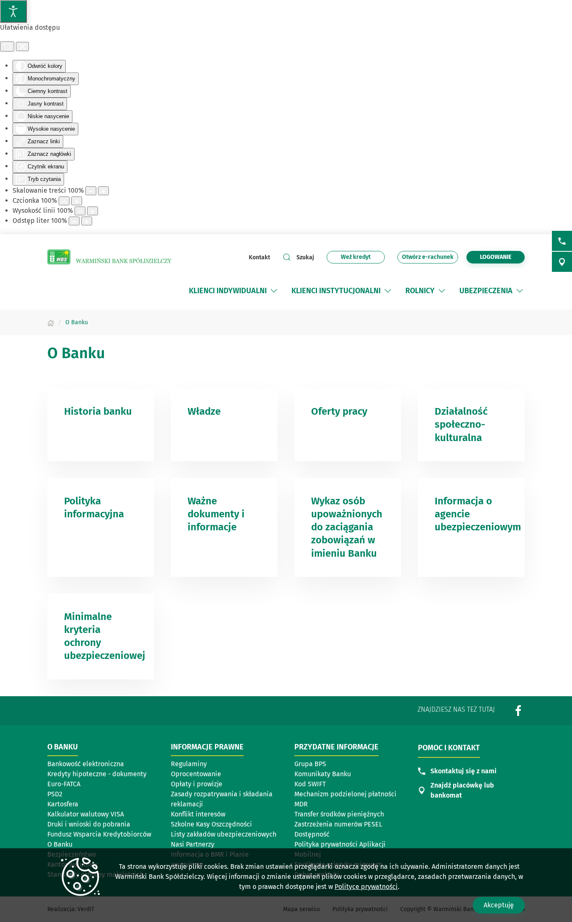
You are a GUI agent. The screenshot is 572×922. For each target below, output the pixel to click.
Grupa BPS (310, 764)
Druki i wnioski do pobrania (88, 824)
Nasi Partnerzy (192, 844)
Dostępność (312, 834)
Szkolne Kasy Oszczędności (211, 824)
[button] (274, 290)
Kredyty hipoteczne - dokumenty (97, 774)
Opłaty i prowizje (196, 784)
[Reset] (7, 46)
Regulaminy (189, 764)
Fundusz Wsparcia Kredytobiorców (99, 834)
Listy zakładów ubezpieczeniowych (223, 834)
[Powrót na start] (110, 257)
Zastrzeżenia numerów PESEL (338, 824)
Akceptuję (499, 905)
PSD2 (54, 794)
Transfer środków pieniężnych (339, 814)
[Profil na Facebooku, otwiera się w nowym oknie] (518, 710)
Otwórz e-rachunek (427, 258)
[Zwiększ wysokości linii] (92, 211)
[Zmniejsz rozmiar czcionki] (64, 200)
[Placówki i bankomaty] (562, 262)
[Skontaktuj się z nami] (562, 241)
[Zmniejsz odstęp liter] (74, 221)
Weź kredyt (360, 258)
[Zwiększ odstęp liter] (86, 221)
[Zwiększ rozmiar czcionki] (76, 200)
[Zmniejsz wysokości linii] (80, 211)
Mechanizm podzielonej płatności (345, 794)
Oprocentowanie (196, 774)
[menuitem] (234, 290)
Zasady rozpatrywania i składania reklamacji (222, 799)
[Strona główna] (50, 322)
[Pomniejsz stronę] (90, 190)
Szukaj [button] (305, 257)
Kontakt (259, 257)
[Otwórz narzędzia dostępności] (13, 11)
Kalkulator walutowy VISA (85, 814)
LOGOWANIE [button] (495, 257)
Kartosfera (62, 804)
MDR (301, 804)
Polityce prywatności (366, 887)
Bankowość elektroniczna (85, 764)
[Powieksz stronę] (103, 190)
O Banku (59, 844)
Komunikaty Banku (322, 774)
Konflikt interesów (198, 814)
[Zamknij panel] (22, 46)
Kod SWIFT (310, 784)
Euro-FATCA (63, 784)
